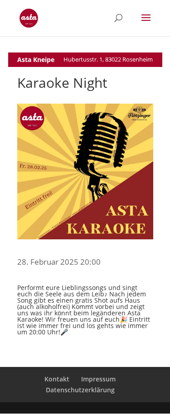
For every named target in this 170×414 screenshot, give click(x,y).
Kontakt (56, 379)
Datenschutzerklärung (80, 389)
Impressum (98, 379)
